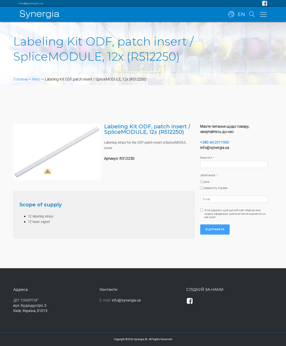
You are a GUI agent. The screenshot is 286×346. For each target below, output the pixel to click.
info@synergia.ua (30, 3)
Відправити (214, 229)
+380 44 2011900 (214, 142)
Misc (36, 79)
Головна (20, 79)
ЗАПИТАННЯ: (208, 175)
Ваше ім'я (206, 157)
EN (241, 14)
